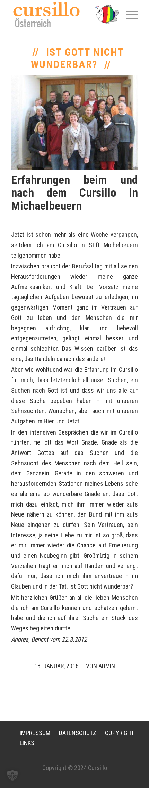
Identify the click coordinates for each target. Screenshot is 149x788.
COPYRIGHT (119, 732)
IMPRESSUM (35, 732)
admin (106, 666)
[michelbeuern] (74, 122)
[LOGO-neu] (61, 14)
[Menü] (128, 14)
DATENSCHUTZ (77, 732)
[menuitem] (128, 14)
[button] (12, 775)
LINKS (27, 742)
